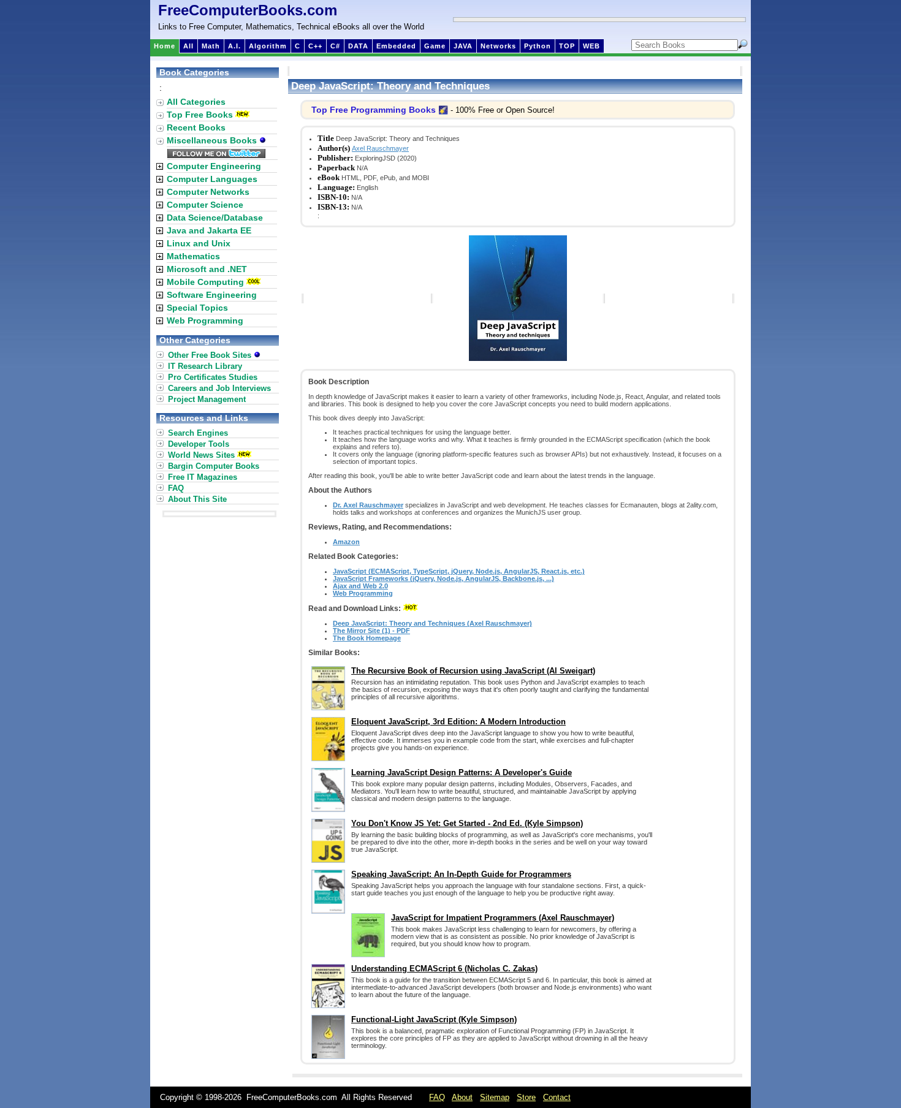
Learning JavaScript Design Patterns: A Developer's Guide (461, 772)
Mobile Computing (205, 282)
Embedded (396, 46)
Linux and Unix (198, 243)
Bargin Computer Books (213, 466)
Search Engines (198, 433)
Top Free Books (200, 115)
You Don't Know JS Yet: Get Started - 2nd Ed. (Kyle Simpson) (467, 823)
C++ (315, 46)
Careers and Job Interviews (219, 388)
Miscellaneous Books (213, 140)
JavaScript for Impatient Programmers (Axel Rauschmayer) (502, 917)
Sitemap (494, 1097)
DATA (358, 46)
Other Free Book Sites (211, 355)
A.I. (234, 46)
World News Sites (201, 455)
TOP (567, 46)
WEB (591, 46)
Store (526, 1097)
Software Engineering (212, 295)
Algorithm (268, 46)
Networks (498, 46)
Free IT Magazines (202, 477)
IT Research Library (205, 366)
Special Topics (197, 308)
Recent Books (196, 127)
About (462, 1097)
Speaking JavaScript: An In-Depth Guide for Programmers (461, 874)
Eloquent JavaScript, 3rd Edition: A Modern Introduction (458, 721)
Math (211, 46)
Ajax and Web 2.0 (360, 586)
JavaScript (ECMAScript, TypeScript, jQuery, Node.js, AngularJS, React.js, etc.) (459, 571)
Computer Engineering (214, 166)
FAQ (176, 488)
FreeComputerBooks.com (247, 10)
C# (335, 46)
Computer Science (205, 205)
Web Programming (363, 593)
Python (537, 46)
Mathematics (193, 256)
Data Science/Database (215, 217)
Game (435, 46)
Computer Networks (208, 192)
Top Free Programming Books (373, 110)
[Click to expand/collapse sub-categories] (159, 166)
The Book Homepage (367, 638)
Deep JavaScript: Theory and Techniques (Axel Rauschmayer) (432, 623)
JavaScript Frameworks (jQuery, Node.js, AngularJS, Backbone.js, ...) (443, 578)
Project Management (207, 399)
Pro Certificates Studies (212, 377)
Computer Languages (212, 179)
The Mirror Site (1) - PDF (371, 630)
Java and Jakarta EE (209, 230)
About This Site (197, 499)
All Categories (196, 102)
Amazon (346, 541)
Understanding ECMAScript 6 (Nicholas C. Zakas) (444, 968)
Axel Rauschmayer (380, 148)
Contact (557, 1097)
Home (164, 46)
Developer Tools (198, 444)
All (188, 46)
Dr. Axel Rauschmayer (368, 505)
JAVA (463, 46)
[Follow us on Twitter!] (216, 155)
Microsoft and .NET (207, 269)
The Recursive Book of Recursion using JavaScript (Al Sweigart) (473, 670)
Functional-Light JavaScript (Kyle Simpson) (434, 1019)
